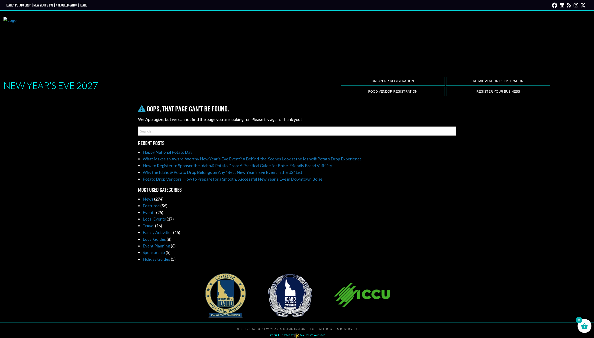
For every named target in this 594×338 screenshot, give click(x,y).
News (148, 199)
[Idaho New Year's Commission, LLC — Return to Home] (9, 43)
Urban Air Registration (393, 81)
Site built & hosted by (297, 334)
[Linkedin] (562, 5)
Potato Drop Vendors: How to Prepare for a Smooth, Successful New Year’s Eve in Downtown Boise (233, 179)
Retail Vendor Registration (498, 81)
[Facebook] (554, 5)
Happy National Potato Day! (168, 152)
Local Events (154, 218)
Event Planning (156, 245)
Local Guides (154, 239)
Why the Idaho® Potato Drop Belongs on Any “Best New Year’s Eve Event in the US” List (222, 172)
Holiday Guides (156, 259)
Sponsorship (154, 252)
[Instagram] (576, 5)
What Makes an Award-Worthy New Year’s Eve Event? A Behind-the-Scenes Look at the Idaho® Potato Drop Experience (252, 158)
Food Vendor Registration (392, 91)
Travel (148, 225)
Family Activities (157, 232)
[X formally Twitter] (583, 5)
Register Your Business (498, 91)
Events (149, 212)
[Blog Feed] (569, 5)
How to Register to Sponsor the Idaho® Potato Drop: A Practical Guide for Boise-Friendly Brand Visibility (237, 165)
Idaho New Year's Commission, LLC (281, 328)
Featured (151, 205)
